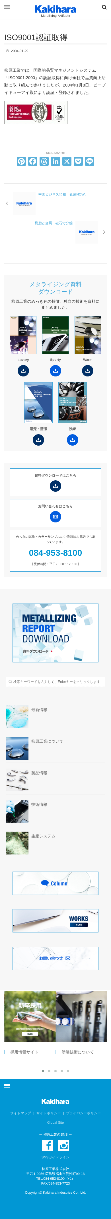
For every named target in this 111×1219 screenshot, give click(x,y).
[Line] (89, 162)
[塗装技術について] (81, 1017)
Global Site (55, 1123)
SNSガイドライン (55, 1157)
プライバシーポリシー (83, 1113)
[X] (67, 162)
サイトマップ (20, 1113)
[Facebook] (32, 162)
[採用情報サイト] (30, 1017)
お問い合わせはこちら (55, 506)
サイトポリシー (48, 1113)
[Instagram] (63, 1145)
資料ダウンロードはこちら (56, 475)
